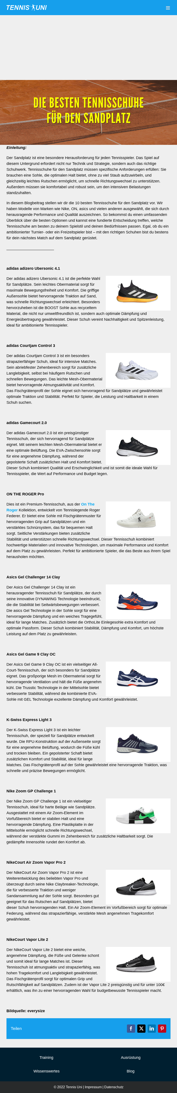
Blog (130, 1071)
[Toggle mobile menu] (168, 8)
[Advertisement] (88, 47)
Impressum (93, 1087)
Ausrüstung (131, 1057)
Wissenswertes (46, 1071)
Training (46, 1057)
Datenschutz (113, 1087)
